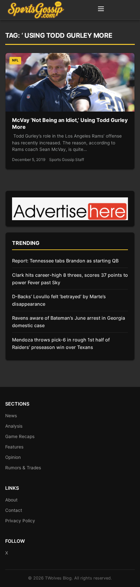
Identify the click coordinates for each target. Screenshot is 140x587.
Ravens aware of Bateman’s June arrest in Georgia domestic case (68, 321)
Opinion (13, 457)
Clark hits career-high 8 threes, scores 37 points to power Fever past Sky (70, 278)
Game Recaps (20, 436)
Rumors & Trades (23, 467)
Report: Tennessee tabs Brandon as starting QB (65, 260)
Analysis (13, 426)
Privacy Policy (20, 520)
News (11, 415)
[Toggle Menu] (101, 10)
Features (14, 446)
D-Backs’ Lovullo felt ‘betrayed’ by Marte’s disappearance (59, 300)
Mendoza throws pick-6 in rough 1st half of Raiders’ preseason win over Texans (61, 343)
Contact (13, 510)
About (11, 499)
